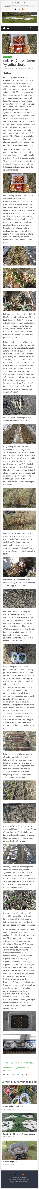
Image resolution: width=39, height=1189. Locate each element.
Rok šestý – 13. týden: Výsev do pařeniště (16, 1069)
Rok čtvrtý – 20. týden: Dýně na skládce (19, 1134)
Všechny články (22, 1177)
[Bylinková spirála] (19, 1142)
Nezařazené (7, 57)
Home (15, 1177)
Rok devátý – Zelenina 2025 (14, 1106)
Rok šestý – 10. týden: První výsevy (18, 1063)
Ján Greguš (21, 68)
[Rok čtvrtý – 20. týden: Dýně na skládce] (19, 1114)
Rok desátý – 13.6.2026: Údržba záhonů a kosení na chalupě (20, 7)
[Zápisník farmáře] (4, 28)
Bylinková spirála (10, 1161)
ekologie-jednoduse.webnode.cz (19, 1182)
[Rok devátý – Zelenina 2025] (19, 1086)
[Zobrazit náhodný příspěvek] (35, 28)
